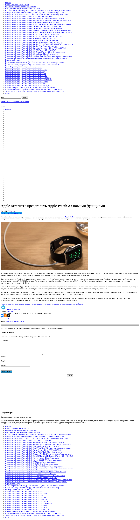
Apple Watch (5, 213)
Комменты (13, 211)
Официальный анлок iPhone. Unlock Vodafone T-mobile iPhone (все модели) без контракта (38, 56)
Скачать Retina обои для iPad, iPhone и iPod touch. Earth (25, 74)
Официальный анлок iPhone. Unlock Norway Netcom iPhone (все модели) (32, 34)
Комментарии (6, 318)
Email (3, 361)
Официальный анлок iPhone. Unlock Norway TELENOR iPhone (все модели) (33, 36)
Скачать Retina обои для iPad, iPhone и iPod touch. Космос (26, 82)
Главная (8, 3)
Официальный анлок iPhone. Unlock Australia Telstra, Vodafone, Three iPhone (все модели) (38, 20)
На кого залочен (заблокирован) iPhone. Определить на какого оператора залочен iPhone (38, 11)
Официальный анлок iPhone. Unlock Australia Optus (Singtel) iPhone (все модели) (35, 18)
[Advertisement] (70, 392)
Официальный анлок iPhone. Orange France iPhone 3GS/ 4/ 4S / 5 (29, 16)
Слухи (19, 213)
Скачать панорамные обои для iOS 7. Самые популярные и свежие (30, 87)
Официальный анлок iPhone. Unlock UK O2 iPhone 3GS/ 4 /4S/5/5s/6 (30, 50)
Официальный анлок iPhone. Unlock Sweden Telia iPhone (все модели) (31, 46)
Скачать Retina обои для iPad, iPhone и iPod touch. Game (26, 76)
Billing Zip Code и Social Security (17, 5)
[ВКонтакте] (2, 315)
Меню (3, 106)
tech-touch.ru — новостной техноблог (15, 102)
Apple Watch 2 (20, 322)
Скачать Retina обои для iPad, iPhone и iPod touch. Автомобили (28, 80)
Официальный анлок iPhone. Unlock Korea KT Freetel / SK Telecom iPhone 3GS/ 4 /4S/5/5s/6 (39, 32)
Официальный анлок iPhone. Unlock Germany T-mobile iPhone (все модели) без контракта (38, 30)
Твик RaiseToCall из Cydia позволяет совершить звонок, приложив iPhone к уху (35, 91)
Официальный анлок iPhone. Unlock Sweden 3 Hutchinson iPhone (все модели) (34, 42)
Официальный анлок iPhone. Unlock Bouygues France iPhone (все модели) (32, 22)
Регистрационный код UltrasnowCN (18, 66)
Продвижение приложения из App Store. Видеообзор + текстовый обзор (32, 64)
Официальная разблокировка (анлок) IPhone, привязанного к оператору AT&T (34, 12)
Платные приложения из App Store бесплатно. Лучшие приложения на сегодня (34, 62)
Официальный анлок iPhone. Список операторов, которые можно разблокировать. (36, 58)
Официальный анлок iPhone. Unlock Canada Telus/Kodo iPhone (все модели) (33, 28)
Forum (70, 375)
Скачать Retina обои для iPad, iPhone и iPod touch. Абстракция (28, 78)
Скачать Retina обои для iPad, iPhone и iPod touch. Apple (26, 70)
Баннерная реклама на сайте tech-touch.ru (20, 7)
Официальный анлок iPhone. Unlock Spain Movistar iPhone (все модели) (31, 40)
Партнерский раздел (12, 60)
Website (3, 365)
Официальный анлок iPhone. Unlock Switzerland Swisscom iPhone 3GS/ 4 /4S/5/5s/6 (35, 48)
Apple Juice (10, 311)
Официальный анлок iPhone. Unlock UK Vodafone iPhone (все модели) (31, 54)
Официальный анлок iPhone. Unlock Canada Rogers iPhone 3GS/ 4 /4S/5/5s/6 (33, 26)
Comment (4, 340)
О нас (7, 93)
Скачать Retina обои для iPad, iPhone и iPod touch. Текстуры (27, 86)
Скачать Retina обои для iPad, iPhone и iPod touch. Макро (26, 84)
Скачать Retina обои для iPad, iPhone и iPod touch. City (25, 72)
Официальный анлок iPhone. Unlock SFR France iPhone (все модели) (30, 38)
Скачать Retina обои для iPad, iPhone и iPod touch (23, 68)
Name (3, 357)
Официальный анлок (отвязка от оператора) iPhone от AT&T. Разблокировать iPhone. (37, 14)
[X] (8, 315)
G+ (16, 311)
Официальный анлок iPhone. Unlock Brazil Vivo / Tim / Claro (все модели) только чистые (38, 24)
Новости (13, 213)
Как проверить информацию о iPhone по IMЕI (22, 9)
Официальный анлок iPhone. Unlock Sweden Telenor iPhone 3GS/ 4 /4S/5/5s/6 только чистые (39, 44)
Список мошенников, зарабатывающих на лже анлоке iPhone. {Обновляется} (34, 89)
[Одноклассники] (5, 315)
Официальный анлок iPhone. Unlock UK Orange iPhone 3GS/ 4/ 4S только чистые (35, 52)
